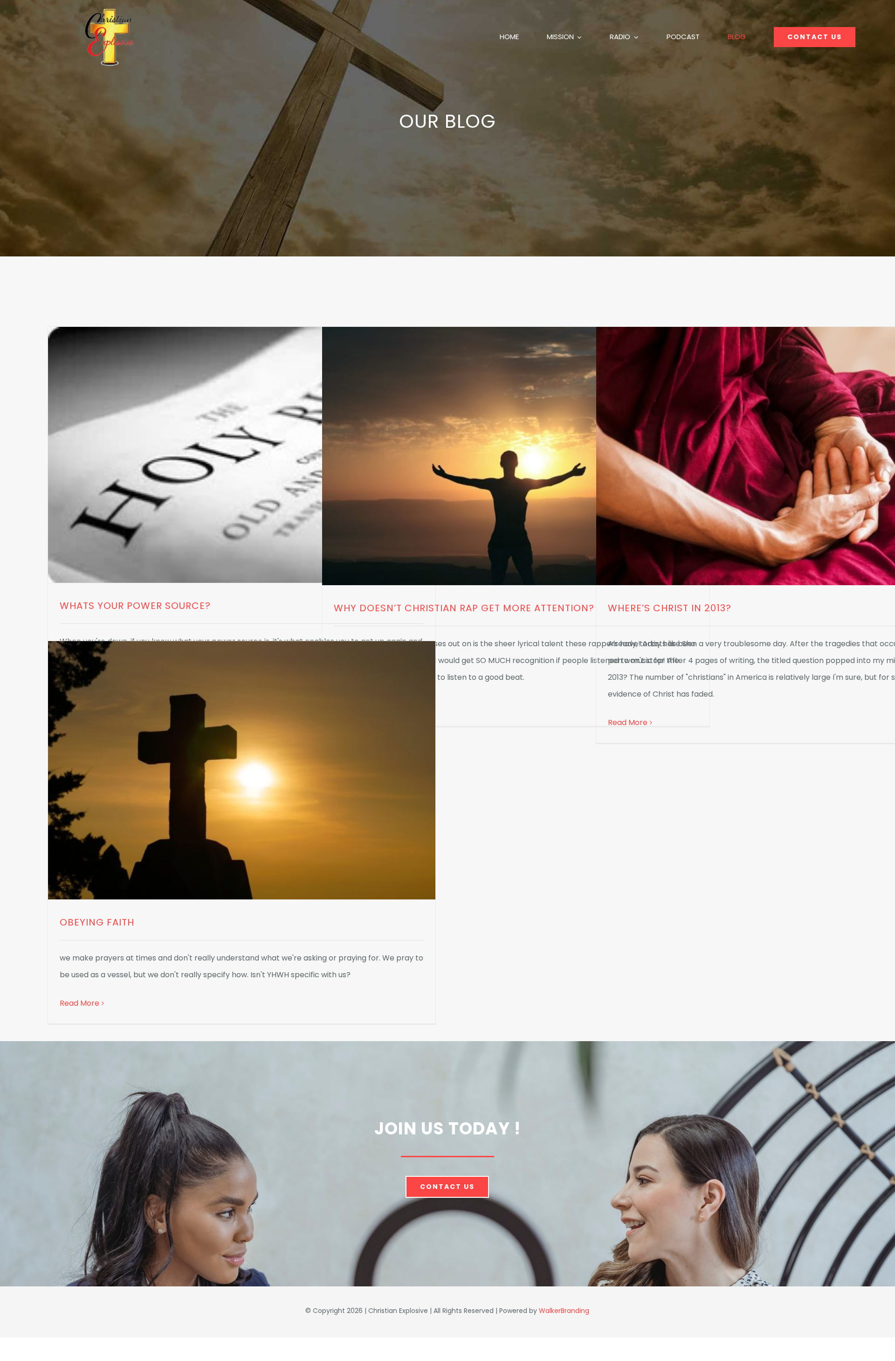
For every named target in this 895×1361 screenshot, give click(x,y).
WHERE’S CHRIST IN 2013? (669, 608)
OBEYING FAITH (97, 922)
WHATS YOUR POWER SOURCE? (135, 605)
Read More (627, 722)
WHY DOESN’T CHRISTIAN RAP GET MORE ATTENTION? (464, 608)
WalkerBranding (564, 1310)
